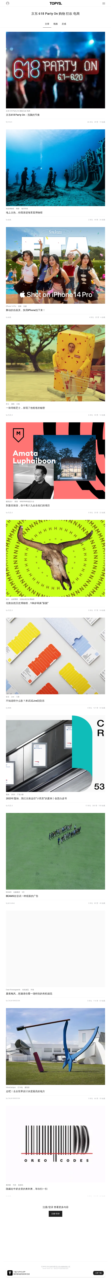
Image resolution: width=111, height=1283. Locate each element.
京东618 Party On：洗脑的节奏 (23, 114)
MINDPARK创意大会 (27, 501)
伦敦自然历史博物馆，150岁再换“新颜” (27, 603)
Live (12, 697)
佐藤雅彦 (16, 892)
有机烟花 (25, 990)
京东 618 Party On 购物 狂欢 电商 (18, 111)
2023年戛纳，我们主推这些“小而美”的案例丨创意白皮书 (36, 798)
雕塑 (17, 209)
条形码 (20, 1185)
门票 (17, 697)
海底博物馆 (10, 209)
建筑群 (27, 1087)
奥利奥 (8, 1185)
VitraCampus (11, 1087)
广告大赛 (20, 795)
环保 (32, 990)
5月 (23, 892)
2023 (13, 795)
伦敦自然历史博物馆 (27, 599)
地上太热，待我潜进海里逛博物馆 (24, 212)
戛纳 (7, 795)
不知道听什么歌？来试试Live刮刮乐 (25, 700)
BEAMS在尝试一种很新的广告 (22, 896)
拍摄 (25, 306)
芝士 (7, 404)
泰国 (16, 501)
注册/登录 (55, 1214)
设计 (7, 599)
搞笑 (12, 404)
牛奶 (14, 1185)
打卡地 (20, 1087)
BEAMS (8, 892)
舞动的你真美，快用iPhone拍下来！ (25, 310)
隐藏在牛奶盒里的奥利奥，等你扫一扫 (26, 1188)
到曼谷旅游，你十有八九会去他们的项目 (28, 505)
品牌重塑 (14, 599)
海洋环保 (24, 209)
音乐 (7, 697)
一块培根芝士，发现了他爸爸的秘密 (25, 407)
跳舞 (19, 306)
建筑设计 (9, 501)
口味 (18, 404)
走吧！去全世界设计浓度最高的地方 (25, 1091)
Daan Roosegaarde (13, 990)
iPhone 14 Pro (11, 306)
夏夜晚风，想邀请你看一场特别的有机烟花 (29, 993)
